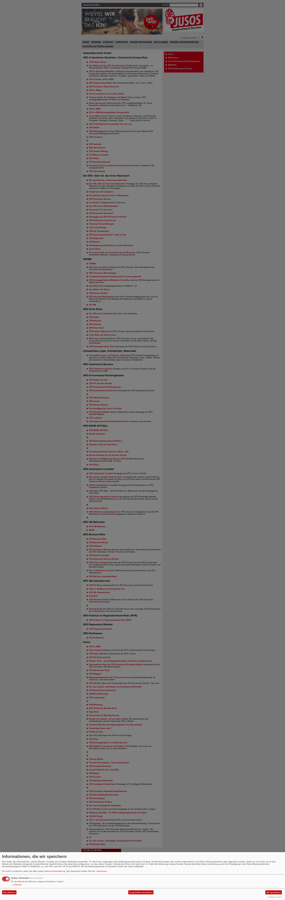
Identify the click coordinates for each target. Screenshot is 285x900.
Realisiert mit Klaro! (275, 897)
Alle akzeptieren (273, 892)
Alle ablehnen (9, 892)
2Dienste (16, 884)
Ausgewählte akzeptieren (141, 892)
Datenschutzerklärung (54, 871)
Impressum (101, 871)
